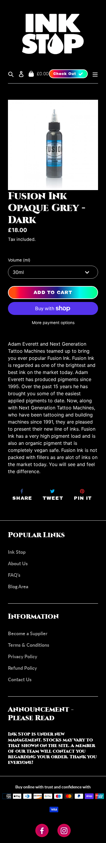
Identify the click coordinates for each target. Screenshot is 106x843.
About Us (18, 563)
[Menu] (93, 73)
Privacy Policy (22, 656)
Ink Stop (17, 551)
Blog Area (18, 586)
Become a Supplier (27, 633)
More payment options (53, 322)
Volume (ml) (19, 260)
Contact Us (20, 679)
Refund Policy (22, 667)
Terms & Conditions (28, 644)
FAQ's (14, 574)
